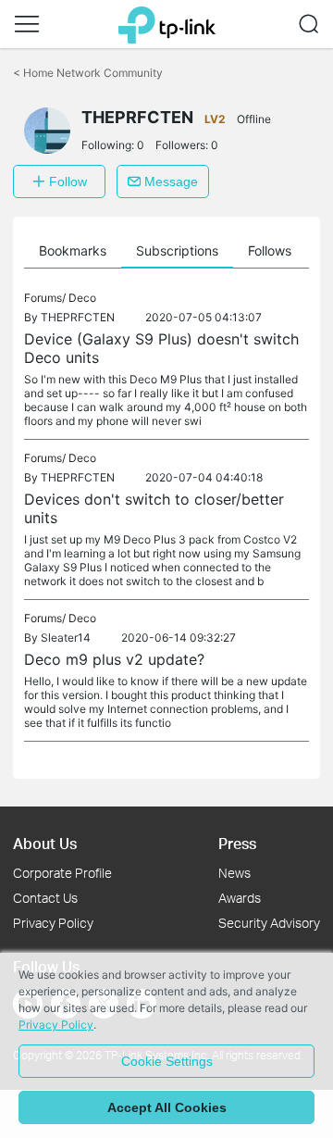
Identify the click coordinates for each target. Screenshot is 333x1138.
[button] (27, 24)
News (234, 873)
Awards (239, 898)
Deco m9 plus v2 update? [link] (114, 659)
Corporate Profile (62, 873)
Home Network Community (88, 73)
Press (237, 843)
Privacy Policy (53, 923)
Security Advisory (269, 923)
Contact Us (45, 898)
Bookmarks (72, 250)
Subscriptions (177, 250)
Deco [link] (82, 298)
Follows (269, 250)
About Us (45, 843)
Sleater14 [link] (66, 637)
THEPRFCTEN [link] (78, 317)
